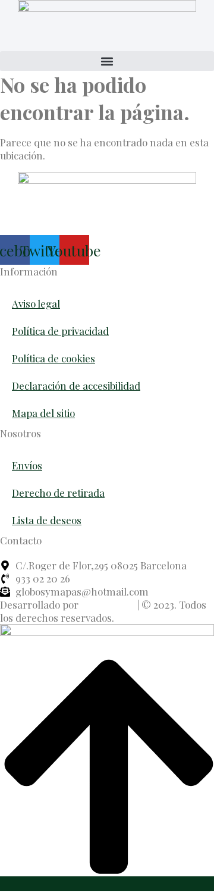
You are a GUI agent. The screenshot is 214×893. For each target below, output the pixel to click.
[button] (107, 61)
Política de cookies (53, 358)
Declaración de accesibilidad (76, 385)
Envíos (27, 465)
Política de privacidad (60, 330)
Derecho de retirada (58, 492)
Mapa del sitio (43, 412)
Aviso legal (36, 303)
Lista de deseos (46, 520)
